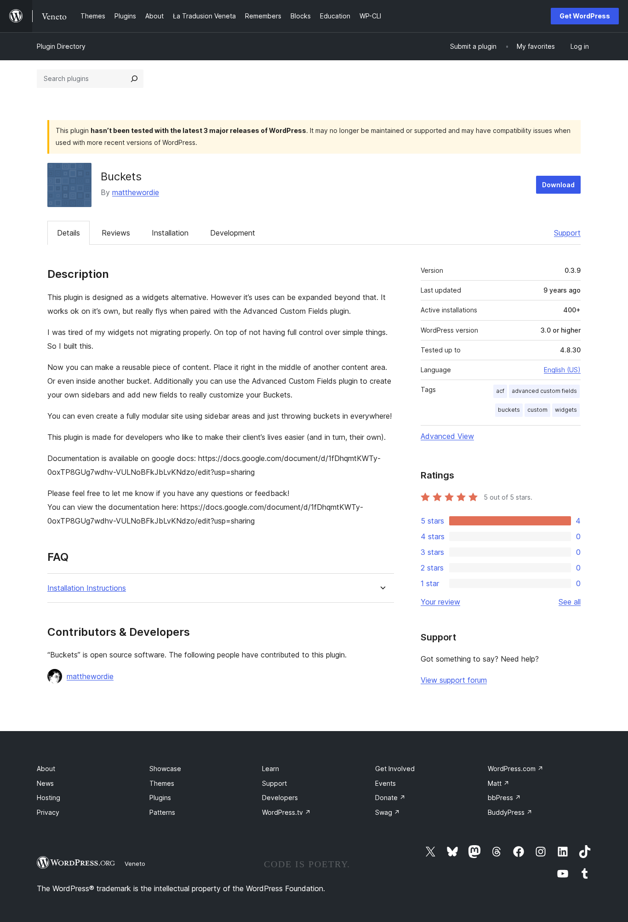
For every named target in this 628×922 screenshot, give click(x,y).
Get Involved (395, 768)
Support (567, 232)
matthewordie (135, 192)
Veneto (135, 863)
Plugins (160, 797)
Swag (387, 812)
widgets (566, 409)
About (46, 768)
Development (232, 232)
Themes (161, 783)
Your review (440, 601)
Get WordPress (584, 16)
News (45, 783)
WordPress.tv (286, 812)
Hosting (48, 797)
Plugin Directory (61, 46)
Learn (270, 768)
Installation (170, 232)
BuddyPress (510, 812)
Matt (498, 783)
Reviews (116, 232)
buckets (509, 409)
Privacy (48, 812)
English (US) (562, 370)
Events (385, 783)
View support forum (454, 680)
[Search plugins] (134, 78)
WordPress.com (515, 768)
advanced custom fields (544, 390)
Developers (280, 797)
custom (537, 409)
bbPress (504, 797)
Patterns (162, 812)
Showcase (165, 768)
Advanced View (447, 436)
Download (558, 185)
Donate (390, 797)
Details (68, 232)
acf (500, 390)
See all (570, 601)
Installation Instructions (86, 588)
